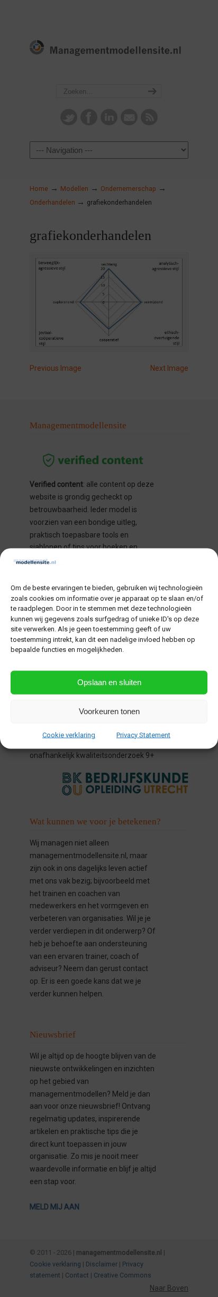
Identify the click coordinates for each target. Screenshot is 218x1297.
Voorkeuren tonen (109, 711)
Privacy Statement (143, 734)
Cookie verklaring (68, 734)
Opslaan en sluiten (109, 682)
